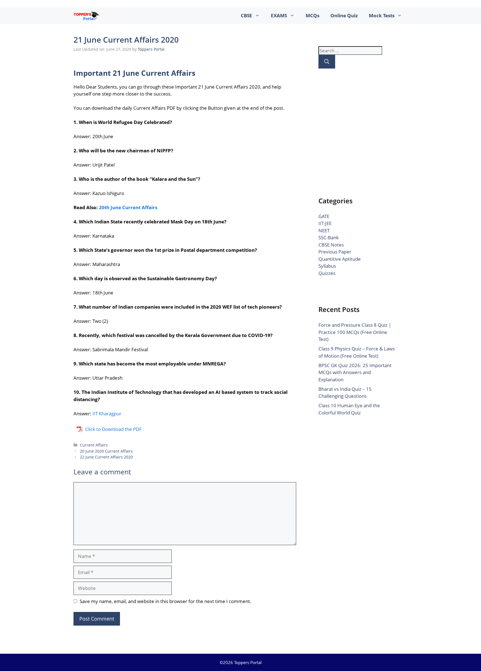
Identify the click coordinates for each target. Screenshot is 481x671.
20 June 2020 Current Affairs (106, 451)
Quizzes (326, 273)
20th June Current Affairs (128, 207)
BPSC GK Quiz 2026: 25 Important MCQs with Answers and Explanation (354, 372)
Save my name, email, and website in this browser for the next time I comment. (165, 601)
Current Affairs (94, 445)
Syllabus (327, 266)
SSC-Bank (328, 237)
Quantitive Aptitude (339, 259)
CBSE (246, 15)
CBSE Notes (331, 244)
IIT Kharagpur (106, 413)
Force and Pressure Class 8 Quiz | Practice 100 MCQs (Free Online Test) (354, 332)
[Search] (326, 62)
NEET (324, 230)
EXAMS (279, 15)
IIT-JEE (325, 223)
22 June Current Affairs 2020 (106, 457)
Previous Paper (334, 251)
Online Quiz (344, 15)
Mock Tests (381, 15)
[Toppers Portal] (86, 15)
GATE (323, 216)
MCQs (312, 15)
